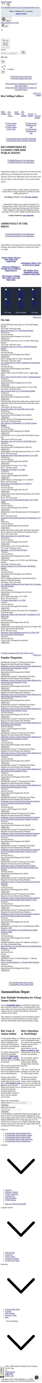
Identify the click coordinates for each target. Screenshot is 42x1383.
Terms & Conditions (12, 1259)
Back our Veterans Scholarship (15, 1204)
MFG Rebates (10, 1313)
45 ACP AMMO (30, 115)
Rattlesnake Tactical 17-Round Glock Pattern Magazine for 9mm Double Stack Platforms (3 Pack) (21, 770)
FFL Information (10, 1198)
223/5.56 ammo (6, 1058)
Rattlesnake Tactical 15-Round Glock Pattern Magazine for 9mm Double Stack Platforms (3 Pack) (21, 695)
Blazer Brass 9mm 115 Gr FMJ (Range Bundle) (17, 330)
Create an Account (12, 23)
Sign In (3, 23)
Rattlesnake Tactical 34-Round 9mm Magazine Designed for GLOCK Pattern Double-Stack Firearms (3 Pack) (20, 850)
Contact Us (9, 1255)
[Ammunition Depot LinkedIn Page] (18, 1141)
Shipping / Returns (11, 1192)
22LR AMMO (17, 113)
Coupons (8, 1311)
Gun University (28, 215)
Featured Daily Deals (12, 1309)
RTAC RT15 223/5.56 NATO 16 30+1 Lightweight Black (21, 377)
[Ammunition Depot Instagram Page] (18, 1133)
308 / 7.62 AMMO (24, 114)
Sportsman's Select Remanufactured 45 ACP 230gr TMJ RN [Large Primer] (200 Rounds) (20, 633)
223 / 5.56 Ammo (10, 114)
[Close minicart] (3, 62)
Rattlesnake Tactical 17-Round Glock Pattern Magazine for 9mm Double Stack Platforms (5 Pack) (21, 754)
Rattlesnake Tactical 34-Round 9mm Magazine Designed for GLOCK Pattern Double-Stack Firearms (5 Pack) (20, 834)
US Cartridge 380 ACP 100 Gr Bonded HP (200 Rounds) (20, 363)
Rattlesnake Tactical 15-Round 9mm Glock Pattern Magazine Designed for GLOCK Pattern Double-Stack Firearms (19, 868)
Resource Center (10, 1315)
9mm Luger (13, 1056)
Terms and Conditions (31, 1126)
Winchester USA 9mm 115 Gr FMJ (13, 469)
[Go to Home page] (20, 7)
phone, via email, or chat (30, 1050)
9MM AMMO (3, 113)
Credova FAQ (10, 1196)
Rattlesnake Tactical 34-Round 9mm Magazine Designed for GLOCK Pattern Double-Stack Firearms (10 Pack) (20, 818)
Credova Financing (11, 1194)
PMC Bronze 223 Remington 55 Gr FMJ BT (16, 484)
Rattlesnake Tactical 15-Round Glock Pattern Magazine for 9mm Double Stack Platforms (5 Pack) (21, 681)
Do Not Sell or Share (12, 1261)
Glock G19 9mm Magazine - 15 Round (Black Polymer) (20, 962)
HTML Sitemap (10, 1200)
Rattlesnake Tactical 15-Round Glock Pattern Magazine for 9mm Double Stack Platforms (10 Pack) (21, 667)
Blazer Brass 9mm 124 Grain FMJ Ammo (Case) (17, 409)
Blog (7, 1317)
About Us (8, 1190)
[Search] (23, 52)
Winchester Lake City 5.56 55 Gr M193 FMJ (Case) (18, 441)
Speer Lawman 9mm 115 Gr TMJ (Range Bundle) (18, 391)
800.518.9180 (10, 1253)
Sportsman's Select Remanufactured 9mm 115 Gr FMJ (19, 455)
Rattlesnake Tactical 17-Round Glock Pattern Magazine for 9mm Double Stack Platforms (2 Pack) (21, 786)
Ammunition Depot (13, 1005)
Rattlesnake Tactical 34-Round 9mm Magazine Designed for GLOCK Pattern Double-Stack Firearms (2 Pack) (20, 899)
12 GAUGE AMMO (37, 116)
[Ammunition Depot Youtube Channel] (18, 1135)
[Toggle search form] (8, 4)
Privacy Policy (6, 1128)
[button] (2, 1372)
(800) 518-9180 (21, 14)
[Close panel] (3, 72)
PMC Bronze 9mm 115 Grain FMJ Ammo (15, 536)
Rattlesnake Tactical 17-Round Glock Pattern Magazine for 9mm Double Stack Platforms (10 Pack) (21, 738)
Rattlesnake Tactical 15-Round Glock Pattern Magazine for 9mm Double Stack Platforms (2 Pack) (21, 709)
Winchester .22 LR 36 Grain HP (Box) (14, 550)
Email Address (6, 1103)
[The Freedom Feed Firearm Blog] (21, 983)
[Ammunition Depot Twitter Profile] (17, 1137)
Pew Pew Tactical (31, 197)
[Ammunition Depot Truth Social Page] (19, 1139)
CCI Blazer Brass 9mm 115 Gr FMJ (13, 600)
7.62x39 (15, 1058)
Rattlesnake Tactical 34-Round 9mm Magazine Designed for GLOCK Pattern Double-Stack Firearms (20, 802)
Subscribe (5, 1105)
